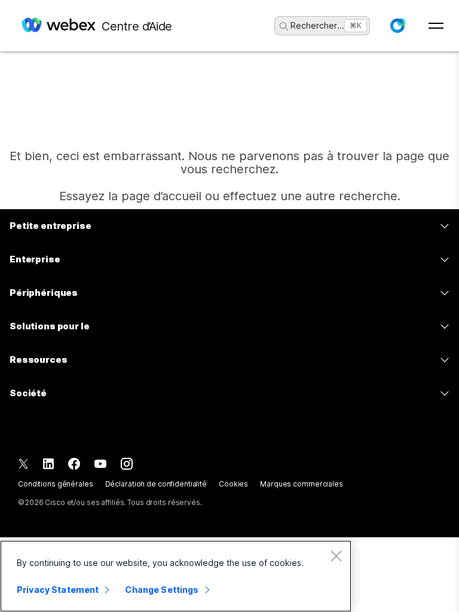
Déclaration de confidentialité (156, 483)
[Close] (336, 556)
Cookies (233, 483)
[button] (397, 25)
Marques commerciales (301, 483)
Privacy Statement (58, 590)
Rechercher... (317, 25)
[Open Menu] (436, 25)
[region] (175, 576)
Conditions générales (55, 483)
